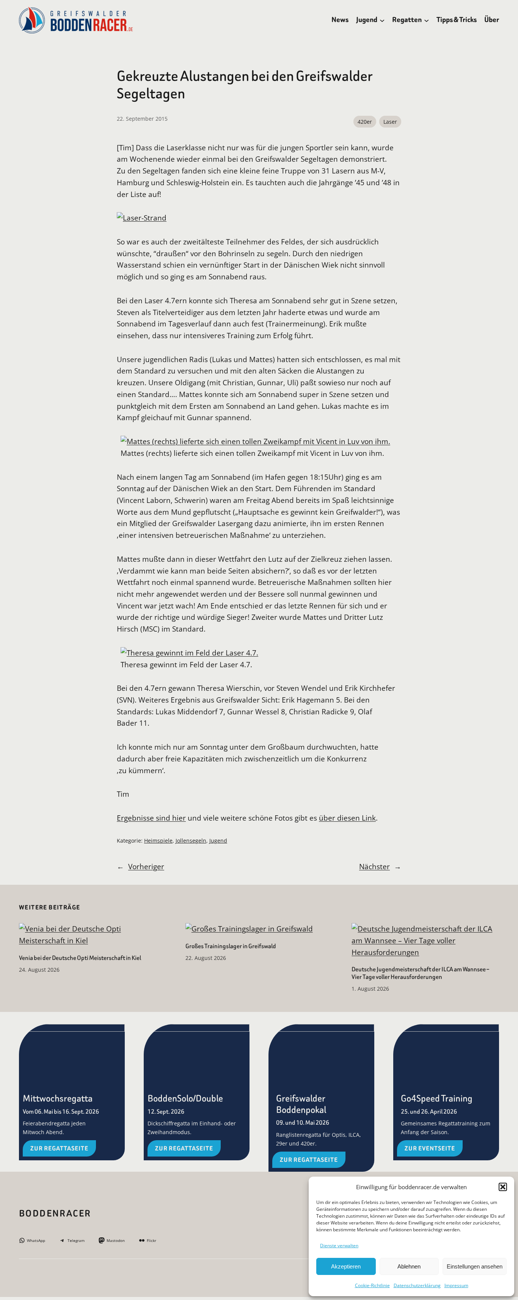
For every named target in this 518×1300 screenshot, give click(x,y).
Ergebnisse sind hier (151, 818)
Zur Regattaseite (59, 1148)
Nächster (374, 866)
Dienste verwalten (339, 1245)
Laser (390, 121)
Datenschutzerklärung (417, 1285)
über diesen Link (347, 818)
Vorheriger (146, 866)
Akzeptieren (346, 1266)
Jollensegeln (191, 840)
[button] (503, 1187)
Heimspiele (158, 840)
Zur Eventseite (430, 1148)
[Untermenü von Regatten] (426, 19)
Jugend (218, 840)
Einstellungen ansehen (474, 1266)
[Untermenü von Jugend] (382, 19)
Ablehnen (409, 1266)
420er (365, 121)
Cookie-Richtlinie (372, 1285)
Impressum (456, 1285)
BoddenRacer (55, 1213)
